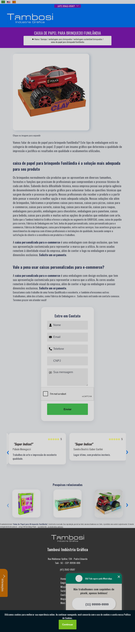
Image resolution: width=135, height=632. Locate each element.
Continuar (67, 624)
